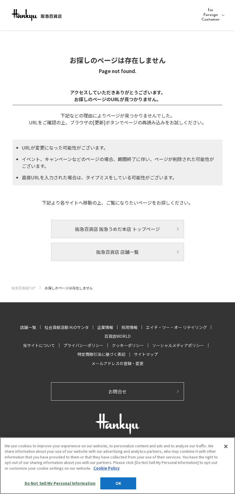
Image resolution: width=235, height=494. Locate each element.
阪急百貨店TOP (23, 287)
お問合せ (117, 391)
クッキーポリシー (128, 345)
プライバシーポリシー (83, 345)
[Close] (226, 446)
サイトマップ (146, 354)
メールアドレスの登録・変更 (117, 363)
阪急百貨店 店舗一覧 (117, 251)
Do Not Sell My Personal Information (60, 483)
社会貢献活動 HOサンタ (66, 327)
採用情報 (130, 327)
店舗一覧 (28, 327)
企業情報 (105, 327)
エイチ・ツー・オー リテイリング (176, 327)
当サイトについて (39, 345)
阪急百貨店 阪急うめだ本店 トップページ (117, 229)
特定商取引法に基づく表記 (101, 354)
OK (118, 483)
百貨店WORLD (117, 336)
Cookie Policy (106, 468)
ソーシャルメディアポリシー (178, 345)
